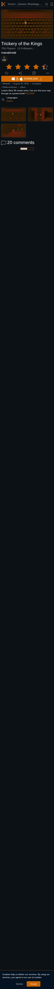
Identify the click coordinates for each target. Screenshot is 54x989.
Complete (36, 83)
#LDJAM (30, 93)
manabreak (8, 52)
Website (6, 83)
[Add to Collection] (33, 73)
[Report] (47, 73)
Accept (33, 984)
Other (23, 87)
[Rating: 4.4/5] (27, 66)
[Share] (20, 73)
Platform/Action (10, 87)
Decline (19, 984)
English (10, 101)
